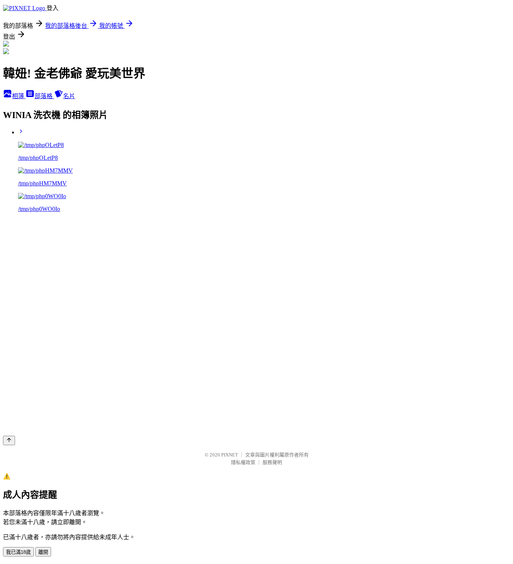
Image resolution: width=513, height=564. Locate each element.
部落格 (44, 96)
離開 (43, 552)
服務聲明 (272, 462)
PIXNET (229, 455)
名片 (69, 96)
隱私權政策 (243, 462)
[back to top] (9, 440)
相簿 (19, 96)
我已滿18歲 (18, 552)
